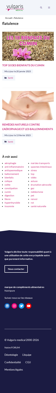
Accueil (8, 18)
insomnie (9, 206)
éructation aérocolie (41, 184)
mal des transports (40, 163)
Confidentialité (12, 362)
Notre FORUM (12, 347)
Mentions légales (13, 369)
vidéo (33, 177)
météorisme (37, 191)
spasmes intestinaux (41, 166)
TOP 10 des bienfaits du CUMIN (23, 65)
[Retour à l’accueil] (14, 7)
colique (8, 181)
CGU (28, 362)
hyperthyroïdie (12, 202)
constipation (11, 188)
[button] (41, 7)
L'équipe (26, 354)
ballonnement (12, 173)
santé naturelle (38, 206)
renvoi (34, 199)
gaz (32, 188)
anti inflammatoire (14, 166)
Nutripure (9, 290)
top (32, 173)
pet (32, 195)
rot (32, 202)
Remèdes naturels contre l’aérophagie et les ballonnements (27, 127)
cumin (8, 191)
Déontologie (11, 354)
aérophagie (10, 163)
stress (34, 170)
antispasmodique (13, 170)
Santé (10, 77)
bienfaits (9, 177)
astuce (34, 181)
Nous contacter (16, 268)
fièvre (7, 199)
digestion (9, 195)
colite (7, 184)
